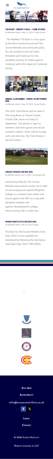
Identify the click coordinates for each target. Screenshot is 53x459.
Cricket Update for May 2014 (19, 171)
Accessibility (26, 395)
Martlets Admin (14, 32)
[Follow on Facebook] (23, 409)
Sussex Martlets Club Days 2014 (20, 221)
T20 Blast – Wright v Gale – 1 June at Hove (25, 29)
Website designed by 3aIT (26, 446)
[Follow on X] (29, 409)
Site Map (27, 388)
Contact (26, 425)
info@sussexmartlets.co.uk (26, 402)
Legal (26, 418)
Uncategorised (39, 175)
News (36, 224)
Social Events (40, 32)
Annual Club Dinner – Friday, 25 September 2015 (26, 100)
